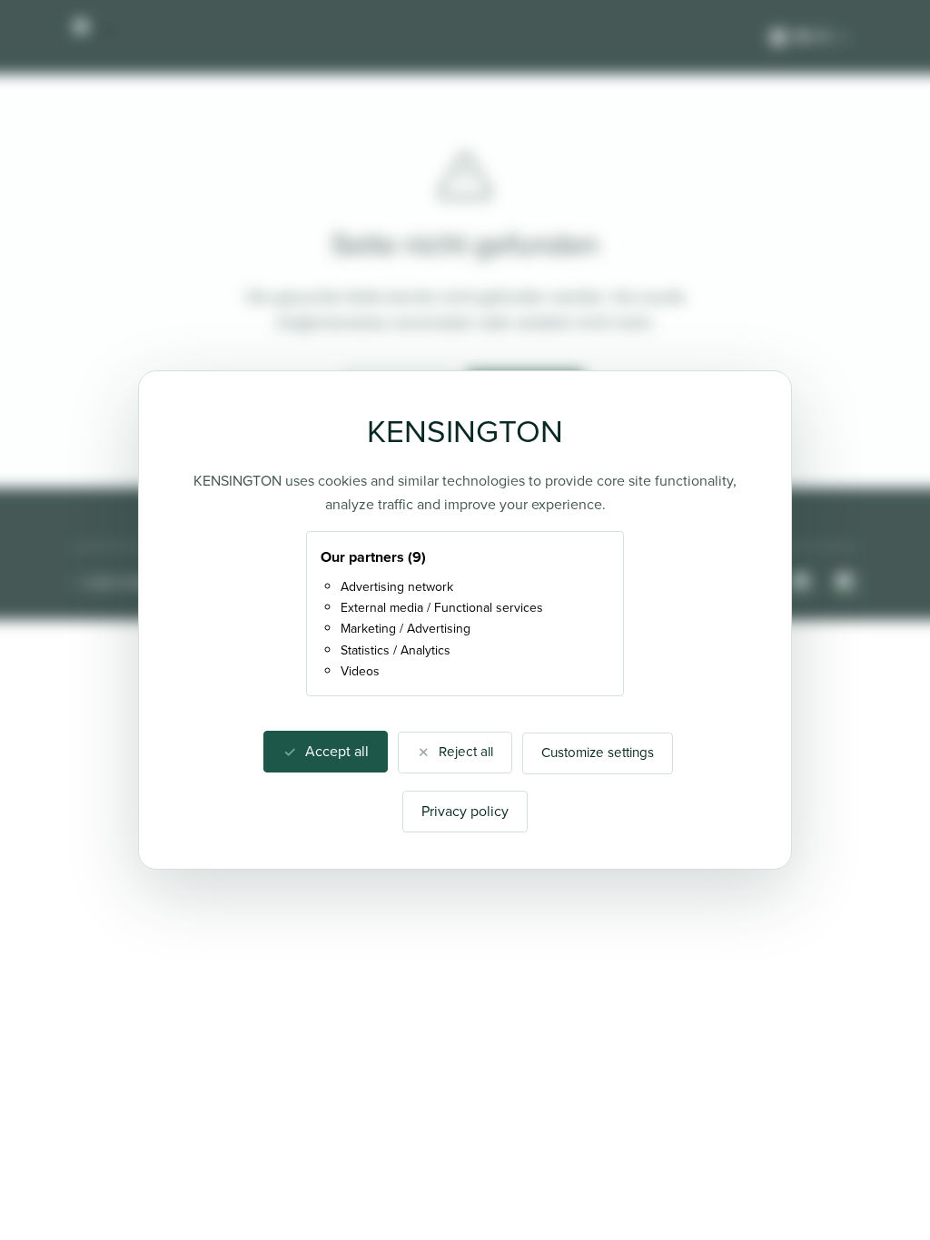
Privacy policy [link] (465, 811)
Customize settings (597, 753)
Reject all (466, 752)
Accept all (337, 751)
